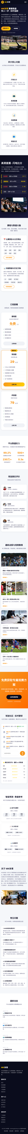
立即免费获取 (14, 697)
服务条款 (17, 1131)
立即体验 (14, 343)
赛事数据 (3, 1087)
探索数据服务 (9, 286)
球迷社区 (3, 1091)
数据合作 (3, 1117)
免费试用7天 (6, 28)
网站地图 (6, 1131)
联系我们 (3, 1122)
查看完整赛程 (9, 257)
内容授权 (3, 1119)
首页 (2, 1082)
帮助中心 (3, 1104)
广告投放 (3, 1115)
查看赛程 (16, 28)
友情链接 (22, 1131)
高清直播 (3, 1085)
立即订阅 (14, 384)
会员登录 (3, 1102)
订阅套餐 (3, 1089)
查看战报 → (5, 577)
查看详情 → (5, 634)
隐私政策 (11, 1131)
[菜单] (25, 2)
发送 (22, 753)
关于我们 (3, 1106)
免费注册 (3, 1100)
